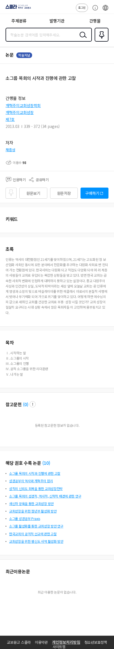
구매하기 (92, 193)
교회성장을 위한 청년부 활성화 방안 (33, 511)
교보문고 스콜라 (19, 642)
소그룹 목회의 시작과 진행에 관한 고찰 (34, 473)
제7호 (10, 119)
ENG (105, 10)
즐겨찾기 (100, 41)
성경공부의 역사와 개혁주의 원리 (31, 480)
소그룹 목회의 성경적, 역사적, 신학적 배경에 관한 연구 (45, 496)
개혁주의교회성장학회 (23, 105)
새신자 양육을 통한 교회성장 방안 (31, 503)
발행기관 (57, 21)
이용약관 (41, 642)
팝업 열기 (33, 404)
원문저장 (64, 193)
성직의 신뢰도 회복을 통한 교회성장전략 (36, 488)
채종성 (10, 149)
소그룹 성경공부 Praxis (24, 518)
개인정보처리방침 (66, 642)
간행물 (95, 21)
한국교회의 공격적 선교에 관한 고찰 (33, 533)
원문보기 (33, 193)
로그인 (82, 7)
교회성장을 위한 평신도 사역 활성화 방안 (36, 541)
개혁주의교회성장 (20, 112)
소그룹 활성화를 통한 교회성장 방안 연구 (36, 526)
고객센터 (93, 10)
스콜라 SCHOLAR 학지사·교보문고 (17, 8)
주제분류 (19, 21)
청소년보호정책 (95, 642)
